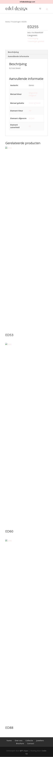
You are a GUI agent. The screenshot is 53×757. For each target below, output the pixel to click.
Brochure (20, 743)
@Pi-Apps (24, 751)
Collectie (29, 740)
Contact (30, 743)
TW (30, 111)
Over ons (18, 740)
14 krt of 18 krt (35, 103)
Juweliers (40, 740)
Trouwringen (16, 22)
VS (30, 126)
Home (7, 22)
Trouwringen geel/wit (35, 41)
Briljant (32, 118)
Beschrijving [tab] (13, 52)
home (9, 740)
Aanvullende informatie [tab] (18, 56)
